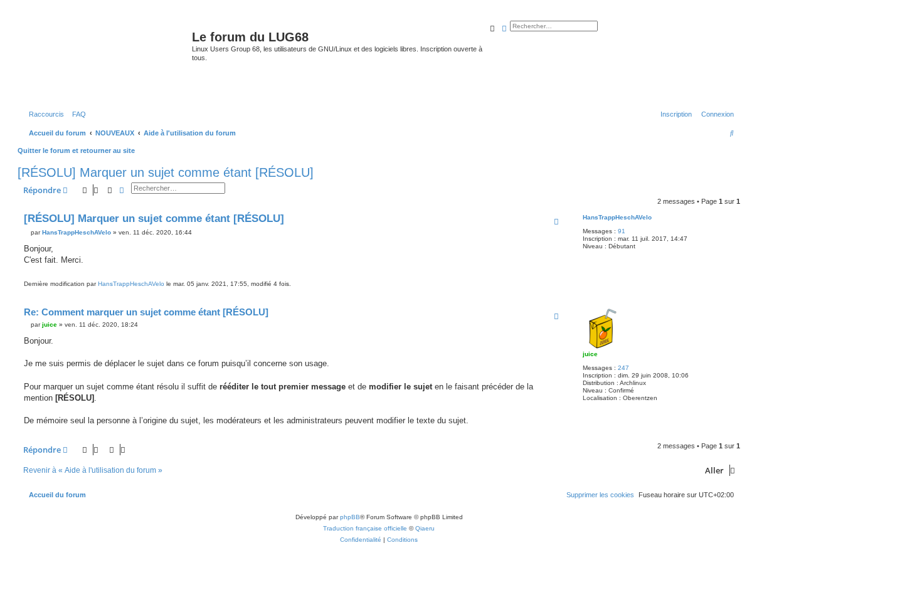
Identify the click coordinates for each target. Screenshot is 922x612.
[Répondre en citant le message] (556, 221)
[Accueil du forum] (106, 59)
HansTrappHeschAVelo (617, 217)
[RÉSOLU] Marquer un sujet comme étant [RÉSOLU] (166, 172)
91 (621, 231)
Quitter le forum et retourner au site (76, 150)
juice (590, 354)
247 (623, 367)
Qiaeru (425, 528)
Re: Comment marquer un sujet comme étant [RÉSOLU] (146, 312)
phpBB (350, 517)
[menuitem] (76, 114)
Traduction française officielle (365, 528)
